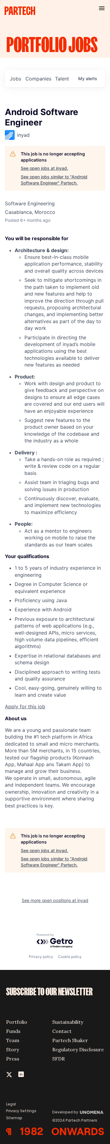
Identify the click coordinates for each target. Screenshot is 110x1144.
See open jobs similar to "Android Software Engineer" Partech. (54, 179)
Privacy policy (41, 956)
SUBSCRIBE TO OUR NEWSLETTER (49, 992)
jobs (15, 79)
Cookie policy (70, 956)
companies (38, 79)
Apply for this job (25, 706)
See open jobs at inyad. (44, 168)
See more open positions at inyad (55, 900)
